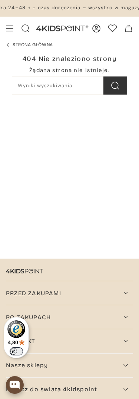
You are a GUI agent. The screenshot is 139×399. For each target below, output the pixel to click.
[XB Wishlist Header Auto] (112, 28)
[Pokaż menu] (9, 28)
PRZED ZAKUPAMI (33, 293)
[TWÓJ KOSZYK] (128, 28)
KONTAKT (20, 341)
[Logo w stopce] (24, 271)
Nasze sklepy (27, 365)
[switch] (16, 351)
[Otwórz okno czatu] (15, 385)
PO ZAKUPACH (28, 317)
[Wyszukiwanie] (115, 85)
